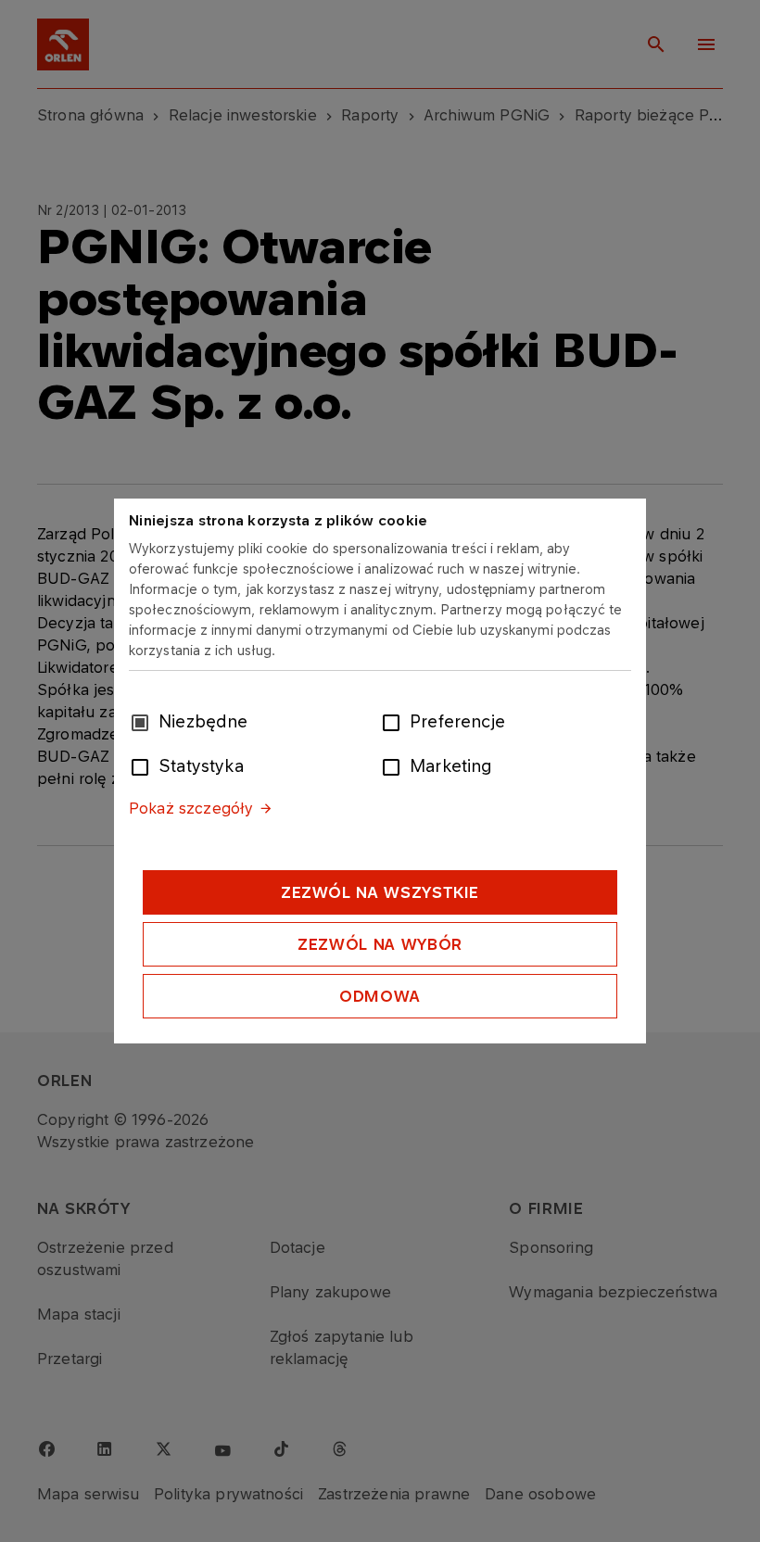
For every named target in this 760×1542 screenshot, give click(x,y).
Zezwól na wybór (380, 944)
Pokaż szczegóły (191, 808)
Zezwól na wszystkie (380, 892)
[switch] (395, 721)
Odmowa (380, 996)
